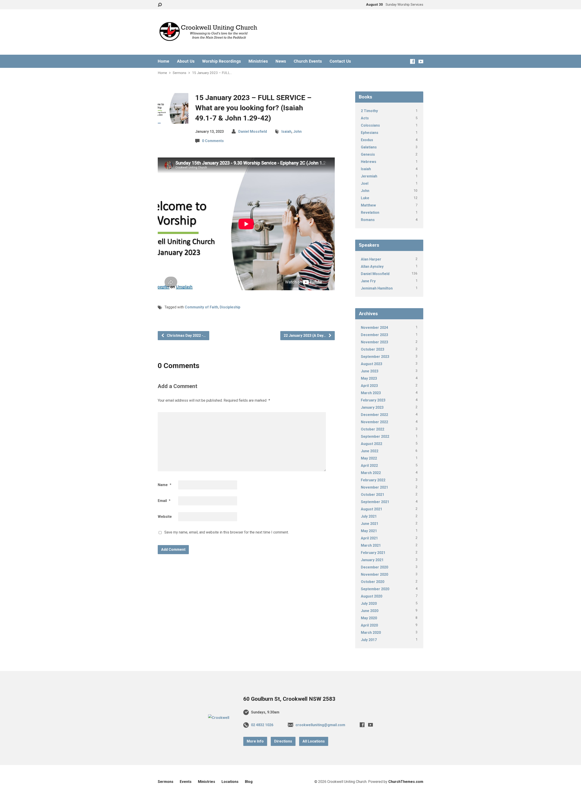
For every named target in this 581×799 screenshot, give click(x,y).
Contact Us (340, 61)
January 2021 (372, 560)
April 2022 (369, 465)
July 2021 (369, 516)
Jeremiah (369, 176)
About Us (185, 61)
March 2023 (371, 393)
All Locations (314, 741)
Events (186, 781)
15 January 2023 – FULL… (212, 73)
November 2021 (374, 487)
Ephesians (369, 132)
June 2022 (369, 451)
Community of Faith (201, 307)
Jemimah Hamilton (377, 288)
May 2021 (369, 531)
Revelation (370, 212)
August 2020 (371, 596)
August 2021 (371, 509)
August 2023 (371, 364)
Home (163, 61)
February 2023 (373, 400)
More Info (255, 741)
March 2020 (371, 632)
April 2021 (369, 538)
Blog (249, 781)
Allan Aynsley (372, 266)
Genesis (368, 154)
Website (165, 516)
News (281, 61)
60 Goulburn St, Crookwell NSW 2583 (289, 699)
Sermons (179, 73)
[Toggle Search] (160, 5)
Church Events (308, 61)
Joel (364, 183)
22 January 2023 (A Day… (305, 335)
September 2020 (375, 589)
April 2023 (369, 386)
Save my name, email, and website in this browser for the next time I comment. (226, 532)
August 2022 (371, 444)
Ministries (258, 61)
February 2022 (373, 480)
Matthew (368, 205)
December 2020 (374, 567)
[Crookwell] (218, 717)
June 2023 (369, 371)
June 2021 (369, 523)
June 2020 (369, 611)
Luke (365, 198)
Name (164, 485)
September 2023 (375, 356)
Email (164, 501)
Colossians (370, 125)
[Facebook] (412, 61)
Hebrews (368, 162)
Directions (283, 741)
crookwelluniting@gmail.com (320, 725)
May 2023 (369, 378)
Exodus (367, 140)
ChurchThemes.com (405, 781)
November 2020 (374, 574)
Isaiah (286, 131)
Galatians (369, 147)
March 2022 (371, 473)
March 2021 (371, 545)
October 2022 (372, 429)
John (297, 131)
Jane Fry (368, 281)
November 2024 (374, 327)
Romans (368, 220)
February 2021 (373, 553)
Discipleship (230, 307)
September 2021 (375, 502)
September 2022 (375, 436)
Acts (365, 118)
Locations (230, 781)
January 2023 (372, 407)
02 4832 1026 (262, 725)
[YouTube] (421, 61)
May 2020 (369, 618)
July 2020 (369, 603)
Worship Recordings (221, 61)
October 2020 (372, 582)
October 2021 (372, 494)
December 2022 (374, 415)
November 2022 (374, 422)
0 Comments (213, 141)
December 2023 (374, 335)
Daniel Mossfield (252, 131)
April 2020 (369, 625)
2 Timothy (369, 111)
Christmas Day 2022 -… (186, 335)
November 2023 (374, 342)
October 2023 (372, 349)
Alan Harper (371, 259)
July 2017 (369, 640)
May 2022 (369, 458)
